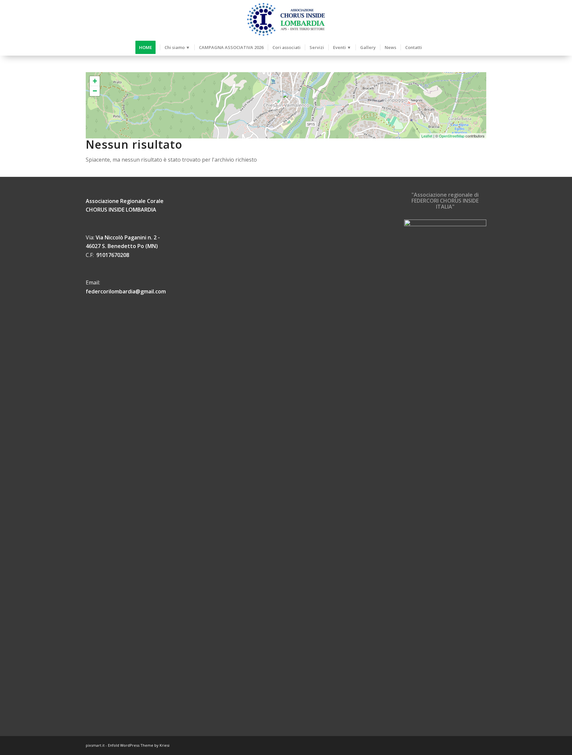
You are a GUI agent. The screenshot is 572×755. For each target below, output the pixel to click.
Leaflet (426, 135)
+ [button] (95, 81)
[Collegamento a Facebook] (471, 744)
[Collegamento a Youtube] (481, 744)
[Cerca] (431, 47)
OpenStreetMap (451, 135)
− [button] (95, 91)
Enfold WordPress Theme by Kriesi (138, 745)
